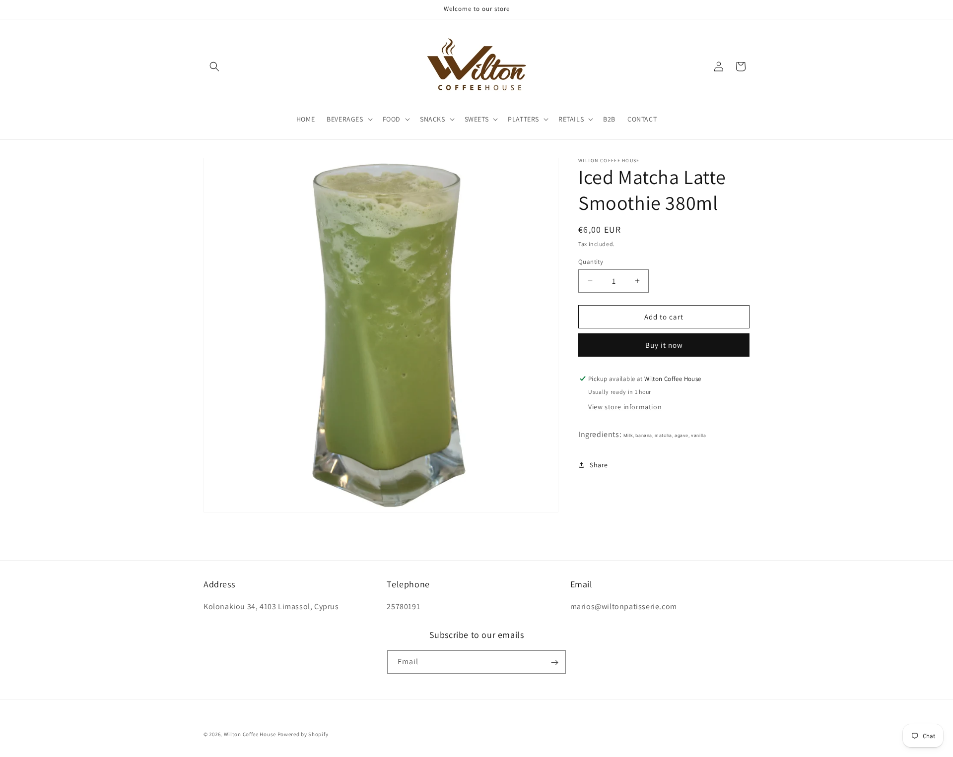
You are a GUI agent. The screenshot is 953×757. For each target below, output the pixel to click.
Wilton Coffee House (250, 734)
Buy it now (664, 345)
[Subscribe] (554, 662)
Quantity (590, 261)
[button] (214, 66)
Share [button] (599, 464)
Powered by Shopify (303, 734)
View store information (625, 406)
